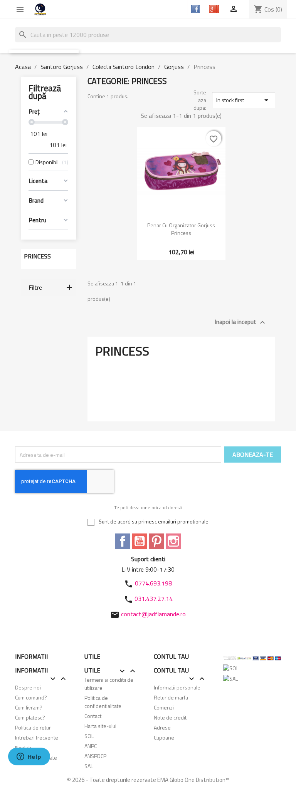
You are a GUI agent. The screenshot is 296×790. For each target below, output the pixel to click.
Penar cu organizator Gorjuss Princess (181, 229)
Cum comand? (31, 697)
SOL (89, 736)
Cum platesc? (30, 717)
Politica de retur (33, 727)
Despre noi (28, 687)
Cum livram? (28, 707)
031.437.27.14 (154, 598)
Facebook (122, 541)
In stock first (243, 100)
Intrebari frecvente (36, 737)
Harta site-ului (100, 726)
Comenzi (164, 707)
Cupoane (164, 737)
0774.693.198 (153, 583)
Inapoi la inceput (241, 322)
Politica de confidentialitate (102, 702)
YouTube (139, 541)
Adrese (162, 727)
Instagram (173, 541)
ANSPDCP (95, 756)
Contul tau (171, 656)
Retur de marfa (171, 697)
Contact (92, 716)
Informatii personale (177, 687)
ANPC (90, 746)
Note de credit (170, 717)
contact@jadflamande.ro (153, 614)
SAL (88, 766)
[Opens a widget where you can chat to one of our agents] (29, 757)
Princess (37, 256)
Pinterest (156, 541)
